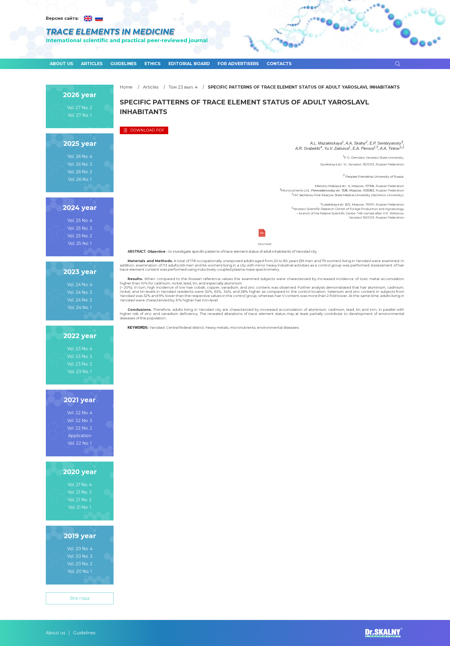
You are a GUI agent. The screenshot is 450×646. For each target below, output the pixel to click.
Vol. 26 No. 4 (79, 156)
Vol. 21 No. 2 (80, 499)
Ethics (153, 63)
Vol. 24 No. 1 (80, 307)
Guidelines (123, 63)
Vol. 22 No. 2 (79, 428)
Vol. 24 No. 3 (79, 292)
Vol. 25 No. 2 (79, 235)
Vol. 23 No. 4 (79, 348)
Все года (79, 598)
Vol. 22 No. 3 (79, 420)
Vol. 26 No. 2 (79, 171)
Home (126, 87)
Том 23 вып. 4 (183, 87)
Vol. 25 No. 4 (79, 220)
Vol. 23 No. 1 (80, 371)
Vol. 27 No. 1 (80, 115)
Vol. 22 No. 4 (79, 412)
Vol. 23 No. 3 (79, 356)
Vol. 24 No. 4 (79, 284)
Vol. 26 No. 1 (80, 179)
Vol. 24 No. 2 (79, 299)
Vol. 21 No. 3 (80, 492)
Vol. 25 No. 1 (80, 243)
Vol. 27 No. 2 (79, 107)
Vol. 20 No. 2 (79, 563)
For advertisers (238, 63)
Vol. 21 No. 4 (80, 484)
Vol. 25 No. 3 (79, 228)
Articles (92, 63)
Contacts (279, 63)
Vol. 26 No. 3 (79, 164)
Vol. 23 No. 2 (79, 364)
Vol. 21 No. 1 (79, 507)
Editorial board (189, 63)
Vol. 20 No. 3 (79, 556)
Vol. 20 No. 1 (80, 571)
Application (79, 435)
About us (61, 63)
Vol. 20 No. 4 (79, 548)
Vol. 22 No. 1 (80, 443)
